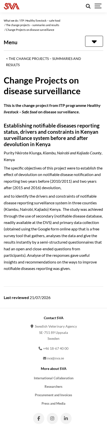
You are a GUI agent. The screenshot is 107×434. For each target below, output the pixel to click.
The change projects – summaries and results (43, 61)
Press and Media (53, 403)
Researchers (53, 387)
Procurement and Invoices (53, 395)
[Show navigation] (98, 6)
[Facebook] (38, 418)
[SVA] (34, 6)
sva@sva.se (55, 358)
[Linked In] (66, 418)
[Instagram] (52, 418)
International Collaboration (53, 378)
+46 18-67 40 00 (55, 348)
